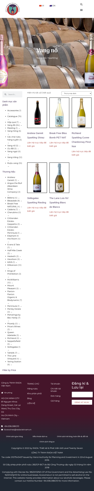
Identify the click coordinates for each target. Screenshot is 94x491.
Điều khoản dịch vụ (40, 436)
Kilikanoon (12, 265)
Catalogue (12, 116)
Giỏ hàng (55, 401)
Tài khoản (55, 384)
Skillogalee (12, 347)
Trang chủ (41, 58)
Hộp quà (11, 122)
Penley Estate (14, 309)
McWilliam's (13, 280)
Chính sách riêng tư (47, 442)
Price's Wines (13, 326)
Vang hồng (12, 131)
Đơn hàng (55, 396)
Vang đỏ (11, 125)
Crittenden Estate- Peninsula (12, 230)
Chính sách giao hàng (14, 436)
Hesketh (11, 256)
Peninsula (12, 306)
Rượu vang (12, 163)
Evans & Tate (13, 244)
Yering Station (14, 361)
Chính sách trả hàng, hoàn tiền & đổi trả (72, 436)
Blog (29, 398)
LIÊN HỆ (31, 403)
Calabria (11, 209)
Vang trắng (12, 157)
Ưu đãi (10, 148)
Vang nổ (11, 145)
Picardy (11, 323)
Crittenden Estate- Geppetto (12, 221)
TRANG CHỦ (33, 384)
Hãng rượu (32, 389)
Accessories (13, 110)
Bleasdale (12, 201)
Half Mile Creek (14, 250)
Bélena (10, 198)
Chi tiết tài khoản (56, 390)
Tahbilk (10, 353)
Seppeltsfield (13, 341)
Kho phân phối (34, 393)
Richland (11, 338)
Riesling (11, 128)
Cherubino (12, 212)
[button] (81, 10)
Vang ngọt (12, 151)
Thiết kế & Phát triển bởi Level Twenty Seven (61, 448)
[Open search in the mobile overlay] (81, 3)
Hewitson (12, 259)
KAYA (9, 262)
